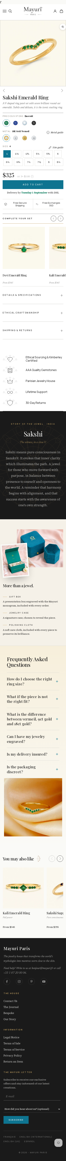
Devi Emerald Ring (15, 275)
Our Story (10, 1019)
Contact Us (10, 1001)
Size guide (58, 147)
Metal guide (57, 132)
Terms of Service (14, 1049)
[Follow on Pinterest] (31, 981)
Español (29, 1141)
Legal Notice (11, 1037)
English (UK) (12, 1141)
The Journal (11, 1007)
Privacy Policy (13, 1055)
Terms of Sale (12, 1043)
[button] (53, 218)
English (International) (36, 1136)
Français (10, 1136)
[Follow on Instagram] (19, 981)
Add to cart (33, 184)
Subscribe (16, 1119)
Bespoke (9, 1013)
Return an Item (13, 1061)
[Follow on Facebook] (7, 981)
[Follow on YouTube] (43, 981)
